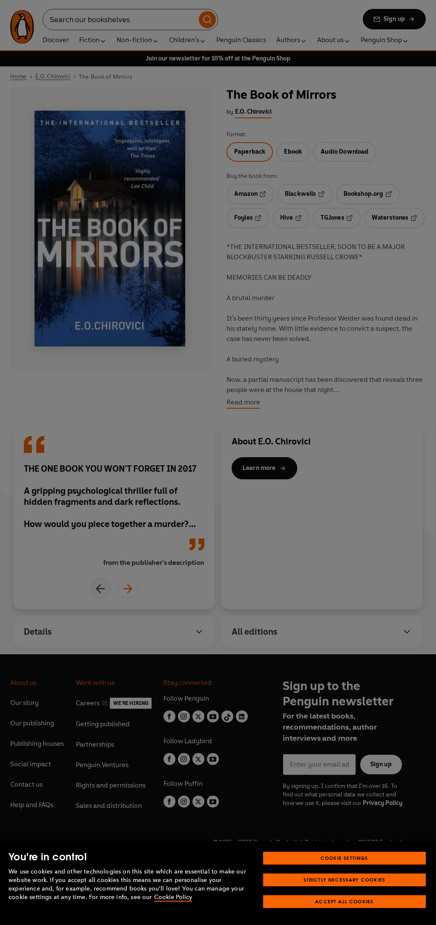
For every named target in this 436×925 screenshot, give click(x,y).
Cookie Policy (173, 897)
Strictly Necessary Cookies (345, 879)
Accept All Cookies (344, 901)
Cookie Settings (344, 858)
